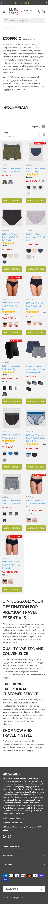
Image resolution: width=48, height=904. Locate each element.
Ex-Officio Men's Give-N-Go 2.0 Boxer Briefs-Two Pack (35, 369)
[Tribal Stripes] (28, 455)
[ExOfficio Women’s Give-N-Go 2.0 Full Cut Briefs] (12, 217)
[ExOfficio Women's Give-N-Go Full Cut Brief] (36, 286)
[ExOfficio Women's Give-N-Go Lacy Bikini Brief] (36, 484)
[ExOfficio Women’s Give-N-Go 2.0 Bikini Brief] (36, 217)
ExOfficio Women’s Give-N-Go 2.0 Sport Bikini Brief (35, 438)
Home (5, 29)
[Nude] (10, 324)
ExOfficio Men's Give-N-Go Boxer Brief (11, 367)
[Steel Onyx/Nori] (28, 383)
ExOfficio (12, 29)
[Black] (28, 187)
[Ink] (4, 262)
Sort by (5, 132)
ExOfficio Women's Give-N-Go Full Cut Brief (34, 306)
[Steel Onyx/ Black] (40, 383)
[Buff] (10, 256)
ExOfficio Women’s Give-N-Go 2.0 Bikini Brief (35, 237)
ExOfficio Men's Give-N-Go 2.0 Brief (35, 170)
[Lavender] (28, 257)
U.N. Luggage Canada (16, 897)
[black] (4, 394)
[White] (28, 193)
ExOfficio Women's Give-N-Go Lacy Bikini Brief (36, 503)
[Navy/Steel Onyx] (34, 383)
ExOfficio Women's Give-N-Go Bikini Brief (10, 306)
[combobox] (24, 20)
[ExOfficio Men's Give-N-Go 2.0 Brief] (36, 152)
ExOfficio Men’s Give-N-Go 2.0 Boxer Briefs (12, 170)
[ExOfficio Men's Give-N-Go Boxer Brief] (12, 349)
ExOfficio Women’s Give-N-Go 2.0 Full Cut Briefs (10, 237)
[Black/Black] (28, 389)
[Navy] (40, 187)
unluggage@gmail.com (16, 818)
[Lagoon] (10, 453)
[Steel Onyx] (10, 182)
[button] (44, 11)
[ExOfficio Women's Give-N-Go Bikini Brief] (12, 286)
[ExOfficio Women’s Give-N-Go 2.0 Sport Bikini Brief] (36, 418)
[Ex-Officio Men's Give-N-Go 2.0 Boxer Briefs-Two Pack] (36, 349)
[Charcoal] (10, 388)
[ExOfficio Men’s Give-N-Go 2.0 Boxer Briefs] (12, 152)
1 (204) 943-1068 (15, 822)
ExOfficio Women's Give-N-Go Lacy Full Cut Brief (11, 565)
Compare (34, 127)
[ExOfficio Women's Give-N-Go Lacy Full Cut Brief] (12, 545)
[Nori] (4, 182)
